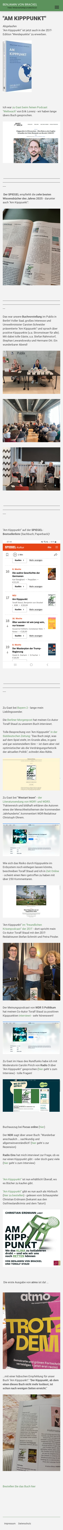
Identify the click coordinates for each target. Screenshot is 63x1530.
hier (41, 1069)
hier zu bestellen (13, 1195)
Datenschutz (24, 1523)
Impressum (10, 1523)
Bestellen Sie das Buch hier (19, 1486)
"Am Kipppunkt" (12, 1179)
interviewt (25, 1015)
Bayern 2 (22, 707)
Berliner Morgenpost (19, 719)
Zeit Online (52, 871)
